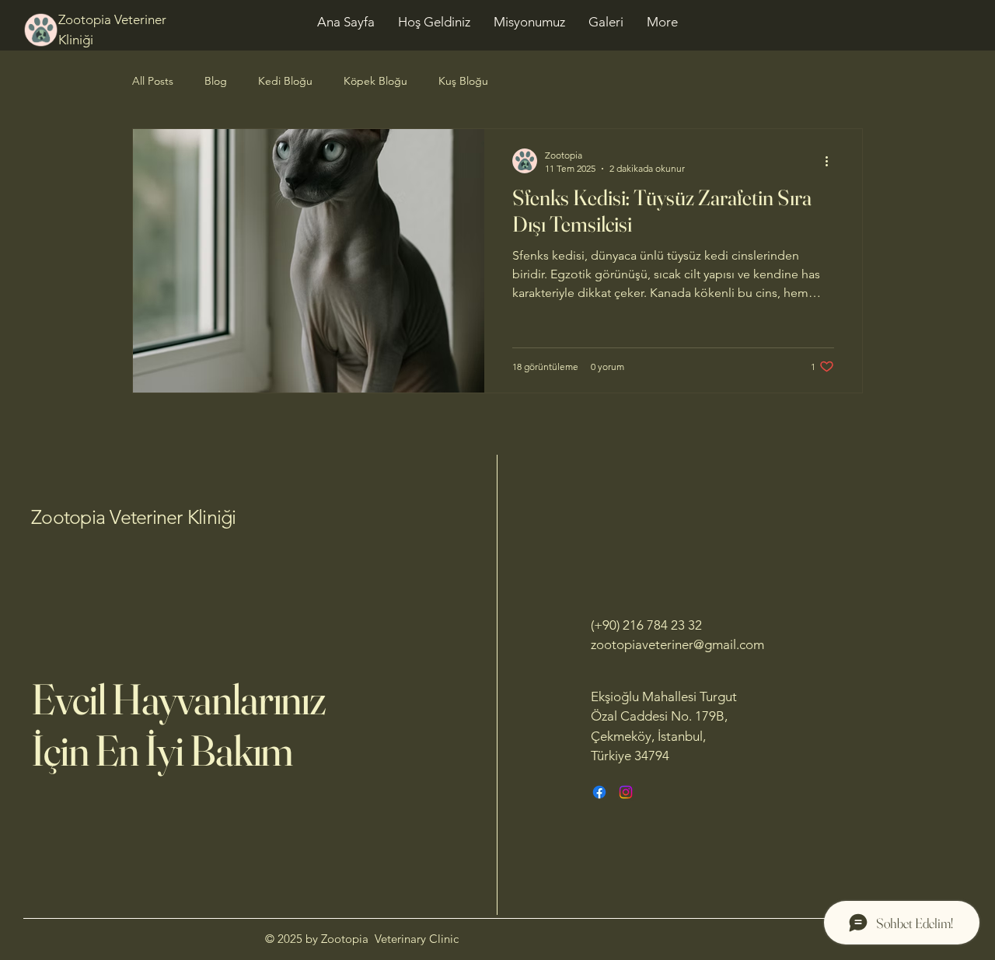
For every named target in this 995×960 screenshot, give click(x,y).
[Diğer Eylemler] (831, 161)
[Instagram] (625, 792)
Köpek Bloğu (375, 81)
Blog (215, 81)
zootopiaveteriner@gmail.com (677, 644)
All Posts (152, 81)
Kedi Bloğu (285, 81)
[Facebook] (599, 792)
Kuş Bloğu (463, 81)
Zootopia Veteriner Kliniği (133, 517)
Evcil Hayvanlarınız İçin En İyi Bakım (178, 724)
